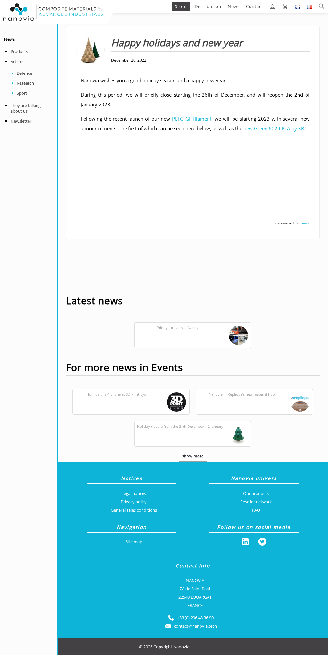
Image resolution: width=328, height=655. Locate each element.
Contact (254, 6)
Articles (17, 61)
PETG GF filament (191, 119)
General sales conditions (134, 510)
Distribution (208, 6)
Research (25, 83)
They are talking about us (26, 108)
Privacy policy (134, 501)
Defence (24, 73)
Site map (134, 542)
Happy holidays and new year (156, 6)
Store (181, 6)
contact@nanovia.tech (195, 626)
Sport (22, 93)
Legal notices (133, 493)
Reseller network (256, 501)
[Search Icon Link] (321, 6)
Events (304, 223)
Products (19, 51)
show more (193, 455)
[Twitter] (262, 543)
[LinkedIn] (245, 543)
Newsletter (21, 121)
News (234, 6)
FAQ (256, 510)
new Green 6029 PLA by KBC (275, 128)
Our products (256, 493)
